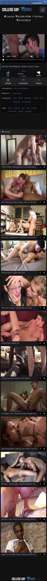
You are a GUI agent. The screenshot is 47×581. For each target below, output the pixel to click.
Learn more (37, 3)
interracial (12, 111)
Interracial (26, 102)
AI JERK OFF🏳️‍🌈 (24, 16)
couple (33, 108)
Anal (15, 98)
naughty (28, 111)
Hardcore (16, 102)
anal (10, 108)
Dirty (42, 98)
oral (27, 108)
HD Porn (38, 16)
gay (22, 108)
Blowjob (28, 98)
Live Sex (10, 16)
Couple (35, 98)
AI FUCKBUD (24, 20)
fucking (17, 108)
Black (20, 98)
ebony (20, 111)
